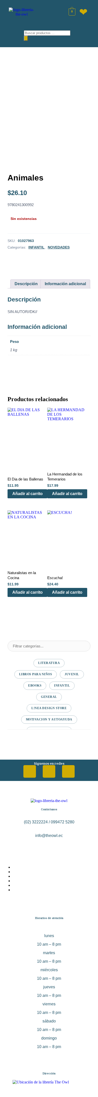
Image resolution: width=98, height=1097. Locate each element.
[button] (13, 34)
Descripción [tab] (26, 284)
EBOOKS (34, 685)
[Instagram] (49, 771)
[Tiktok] (68, 771)
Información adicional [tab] (65, 284)
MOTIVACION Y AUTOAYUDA (49, 719)
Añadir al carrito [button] (27, 494)
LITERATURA (49, 663)
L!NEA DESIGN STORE (49, 708)
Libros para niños (35, 674)
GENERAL (49, 697)
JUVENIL (72, 674)
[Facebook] (29, 771)
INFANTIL (36, 247)
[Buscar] (26, 38)
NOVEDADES (59, 247)
